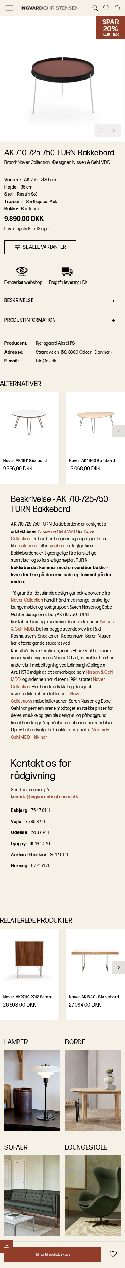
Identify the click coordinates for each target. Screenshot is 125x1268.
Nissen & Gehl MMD (57, 531)
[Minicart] (117, 8)
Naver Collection (27, 600)
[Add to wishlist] (113, 1253)
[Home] (52, 8)
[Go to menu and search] (9, 8)
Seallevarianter (44, 247)
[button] (62, 79)
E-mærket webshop (23, 282)
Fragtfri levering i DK (68, 282)
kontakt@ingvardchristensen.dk (44, 797)
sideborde (58, 546)
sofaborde (29, 546)
